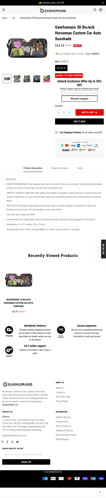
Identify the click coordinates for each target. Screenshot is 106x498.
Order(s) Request (63, 417)
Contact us (60, 392)
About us (60, 388)
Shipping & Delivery (64, 430)
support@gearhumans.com (14, 435)
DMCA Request (62, 439)
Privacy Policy (62, 401)
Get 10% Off (103, 249)
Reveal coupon (79, 98)
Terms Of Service (63, 426)
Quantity (59, 105)
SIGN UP (26, 462)
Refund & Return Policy (66, 435)
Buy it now (79, 121)
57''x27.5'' (61, 68)
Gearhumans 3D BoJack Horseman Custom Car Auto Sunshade (18, 303)
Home (4, 18)
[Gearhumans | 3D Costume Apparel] (53, 10)
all (13, 18)
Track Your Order (63, 396)
